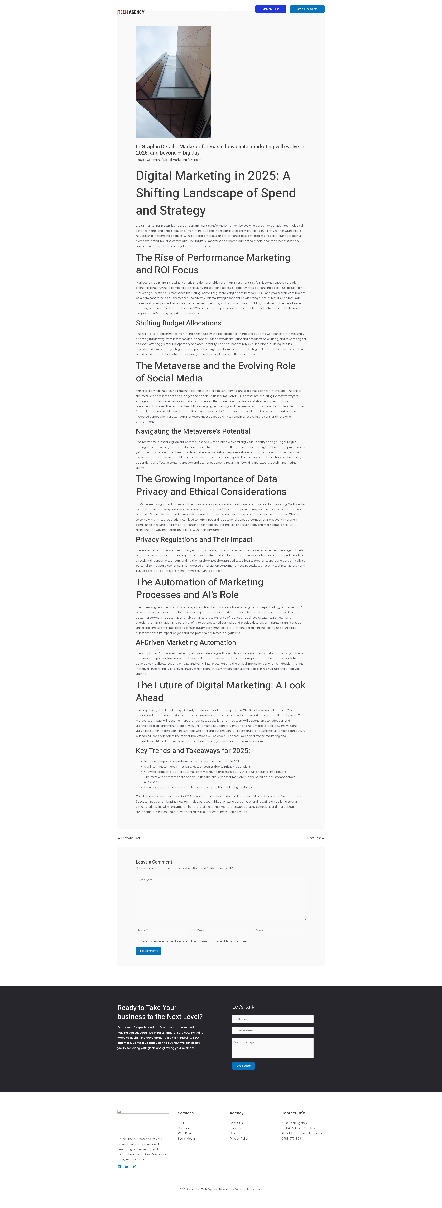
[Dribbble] (134, 1166)
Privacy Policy (239, 1138)
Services (235, 1128)
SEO (181, 1123)
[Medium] (119, 1166)
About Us (236, 1123)
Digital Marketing (175, 159)
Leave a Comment (148, 159)
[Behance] (126, 1166)
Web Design (186, 1133)
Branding (184, 1128)
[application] (210, 9)
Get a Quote (243, 1066)
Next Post (315, 838)
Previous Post (129, 838)
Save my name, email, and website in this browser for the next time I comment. (195, 941)
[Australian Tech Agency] (131, 9)
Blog (233, 1133)
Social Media (186, 1138)
